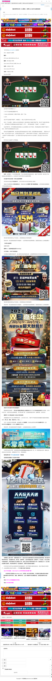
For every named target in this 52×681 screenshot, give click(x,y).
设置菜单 (42, 4)
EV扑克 (20, 620)
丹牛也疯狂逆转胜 (15, 454)
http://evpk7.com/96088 (17, 570)
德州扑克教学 (9, 617)
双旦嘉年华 (20, 625)
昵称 (4, 660)
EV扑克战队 (33, 620)
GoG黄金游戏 (7, 622)
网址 (4, 666)
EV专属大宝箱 (7, 620)
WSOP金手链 (7, 625)
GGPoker (46, 620)
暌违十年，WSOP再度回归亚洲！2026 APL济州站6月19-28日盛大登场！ (20, 638)
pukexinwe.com (18, 573)
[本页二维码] (50, 677)
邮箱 (4, 663)
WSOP (20, 622)
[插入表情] (49, 660)
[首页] (50, 665)
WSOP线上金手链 (46, 622)
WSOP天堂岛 (33, 622)
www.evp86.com (12, 50)
